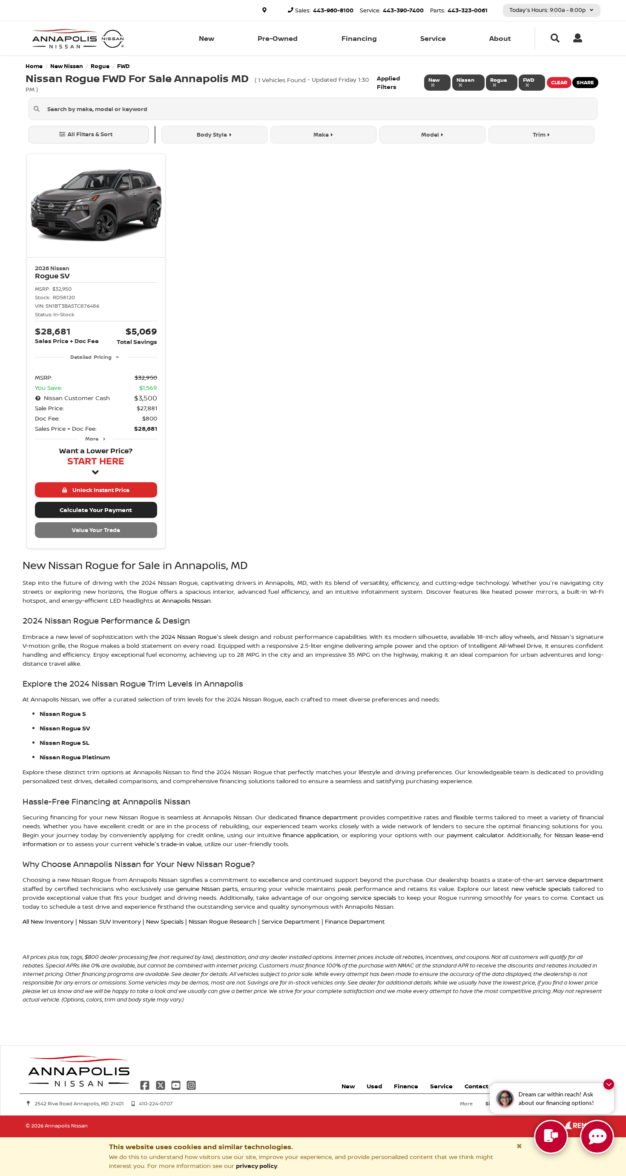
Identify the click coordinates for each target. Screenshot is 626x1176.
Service (433, 38)
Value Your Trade (96, 530)
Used (374, 1086)
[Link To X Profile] (161, 1085)
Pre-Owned (278, 38)
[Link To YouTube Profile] (176, 1085)
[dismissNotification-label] (608, 1084)
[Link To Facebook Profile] (145, 1085)
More (91, 438)
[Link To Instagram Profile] (191, 1085)
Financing (359, 38)
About (500, 38)
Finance (406, 1086)
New (206, 38)
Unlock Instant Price (99, 490)
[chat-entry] (551, 1137)
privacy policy (256, 1166)
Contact (476, 1086)
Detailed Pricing (91, 357)
